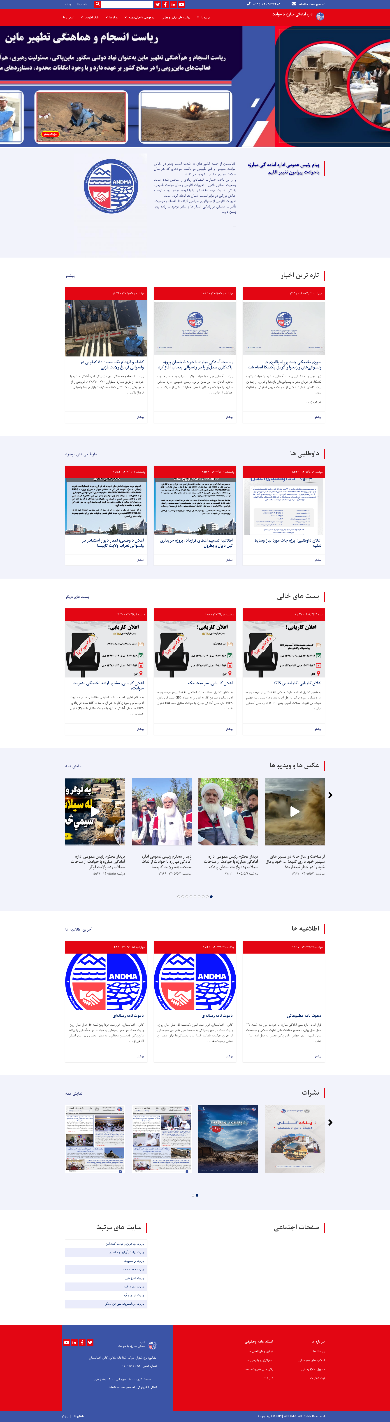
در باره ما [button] (205, 17)
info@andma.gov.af (311, 4)
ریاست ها (319, 1351)
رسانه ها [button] (113, 17)
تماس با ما (68, 17)
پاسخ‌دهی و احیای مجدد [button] (141, 17)
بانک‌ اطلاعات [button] (91, 17)
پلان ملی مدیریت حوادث (258, 1369)
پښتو (68, 4)
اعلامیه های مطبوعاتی (311, 1360)
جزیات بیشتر (165, 134)
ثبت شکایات (317, 1378)
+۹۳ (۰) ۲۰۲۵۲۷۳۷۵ (266, 4)
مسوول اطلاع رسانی (313, 1369)
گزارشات (268, 1378)
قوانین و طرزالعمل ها (261, 1351)
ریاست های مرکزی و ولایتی (176, 17)
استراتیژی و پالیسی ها (260, 1360)
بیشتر (318, 417)
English (82, 4)
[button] (211, 896)
